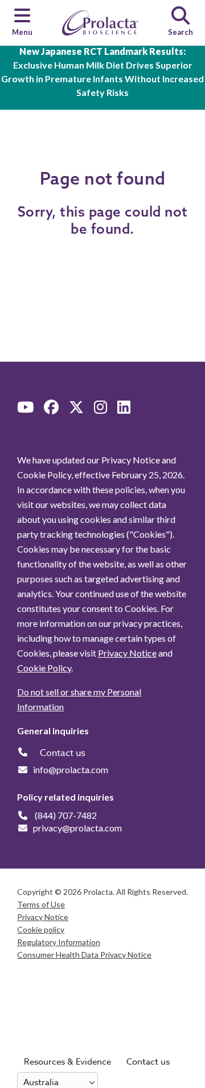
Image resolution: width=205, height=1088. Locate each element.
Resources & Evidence (67, 1061)
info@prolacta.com (70, 769)
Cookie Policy (44, 667)
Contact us (148, 1061)
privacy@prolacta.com (77, 827)
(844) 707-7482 (66, 815)
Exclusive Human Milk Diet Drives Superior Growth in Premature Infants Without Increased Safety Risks (102, 72)
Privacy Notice (127, 652)
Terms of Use (41, 904)
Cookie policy (40, 929)
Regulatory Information (58, 942)
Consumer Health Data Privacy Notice (84, 954)
